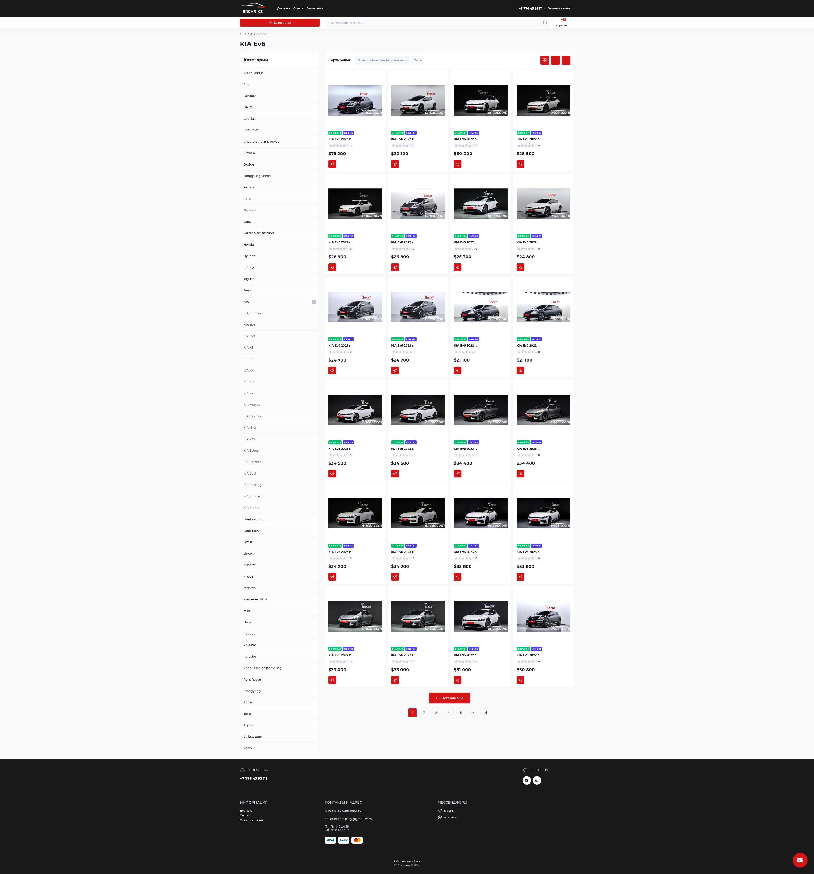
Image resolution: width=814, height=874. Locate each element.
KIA (250, 33)
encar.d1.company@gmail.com (348, 819)
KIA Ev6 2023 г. (339, 139)
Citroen (249, 153)
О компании (315, 8)
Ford (247, 199)
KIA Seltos (251, 450)
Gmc (247, 222)
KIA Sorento (252, 462)
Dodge (249, 164)
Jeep (247, 290)
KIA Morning (253, 416)
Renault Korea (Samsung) (263, 668)
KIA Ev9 (249, 336)
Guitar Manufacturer (259, 233)
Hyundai (250, 256)
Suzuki (249, 702)
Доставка (283, 8)
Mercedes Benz (255, 599)
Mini (247, 611)
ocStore (415, 861)
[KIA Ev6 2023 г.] (355, 100)
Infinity (249, 267)
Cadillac (249, 119)
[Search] (545, 23)
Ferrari (249, 187)
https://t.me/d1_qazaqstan (527, 780)
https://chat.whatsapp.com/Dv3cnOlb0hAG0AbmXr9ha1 (537, 780)
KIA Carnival (253, 313)
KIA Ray (249, 439)
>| (485, 713)
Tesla (247, 714)
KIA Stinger (252, 496)
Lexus (248, 542)
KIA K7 (248, 370)
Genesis (250, 210)
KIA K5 (248, 359)
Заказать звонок (559, 8)
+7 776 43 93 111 (253, 779)
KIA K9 (249, 393)
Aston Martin (253, 73)
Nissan (249, 622)
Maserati (250, 565)
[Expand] (314, 73)
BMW (248, 107)
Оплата (298, 8)
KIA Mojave (252, 405)
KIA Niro (250, 428)
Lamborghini (253, 519)
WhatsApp (450, 817)
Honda (249, 244)
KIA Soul (250, 473)
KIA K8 (249, 382)
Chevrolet (251, 130)
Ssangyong (252, 691)
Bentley (250, 96)
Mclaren (250, 588)
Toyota (249, 725)
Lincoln (249, 553)
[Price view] (566, 60)
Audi (247, 84)
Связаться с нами (251, 820)
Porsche (250, 656)
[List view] (555, 60)
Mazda (248, 576)
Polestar (250, 645)
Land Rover (252, 531)
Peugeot (250, 634)
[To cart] (332, 164)
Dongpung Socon (257, 176)
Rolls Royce (252, 679)
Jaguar (249, 279)
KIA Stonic (251, 508)
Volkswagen (253, 737)
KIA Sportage (253, 485)
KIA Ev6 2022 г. (402, 139)
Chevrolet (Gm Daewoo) (262, 141)
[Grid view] (544, 60)
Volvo (248, 748)
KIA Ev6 (249, 325)
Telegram (450, 810)
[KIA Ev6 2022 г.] (418, 100)
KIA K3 (248, 347)
